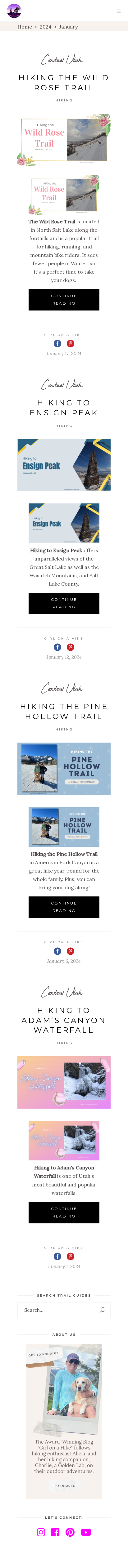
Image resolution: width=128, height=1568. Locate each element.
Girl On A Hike (64, 335)
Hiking (64, 100)
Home (24, 27)
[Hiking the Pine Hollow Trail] (64, 769)
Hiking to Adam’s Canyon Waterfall (63, 1020)
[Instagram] (41, 1532)
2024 (46, 27)
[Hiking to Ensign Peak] (64, 465)
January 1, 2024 (64, 1266)
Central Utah (62, 59)
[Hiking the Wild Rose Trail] (64, 140)
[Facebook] (55, 1532)
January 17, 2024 (64, 353)
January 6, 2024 (64, 961)
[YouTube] (86, 1532)
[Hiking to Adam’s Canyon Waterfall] (64, 1082)
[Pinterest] (70, 1532)
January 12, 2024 (64, 657)
